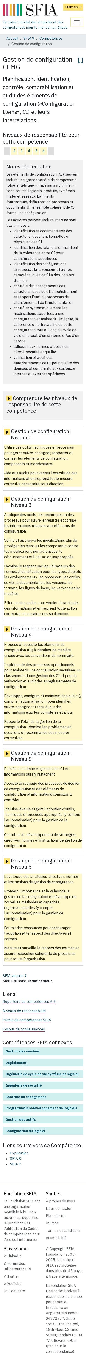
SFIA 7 (15, 1164)
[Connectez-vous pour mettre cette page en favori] (80, 60)
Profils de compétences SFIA (27, 1020)
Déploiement (16, 1062)
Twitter (13, 1276)
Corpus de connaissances (24, 1029)
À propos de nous (60, 1201)
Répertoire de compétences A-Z (29, 1001)
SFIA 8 (15, 1158)
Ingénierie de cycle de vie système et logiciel (42, 1074)
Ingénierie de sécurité (24, 1085)
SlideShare (16, 1291)
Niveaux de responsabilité (24, 1010)
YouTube (14, 1283)
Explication (19, 1153)
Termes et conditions (63, 1230)
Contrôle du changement (26, 1097)
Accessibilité (56, 1237)
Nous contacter (59, 1208)
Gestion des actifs (21, 1119)
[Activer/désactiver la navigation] (76, 22)
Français (71, 7)
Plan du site (55, 1215)
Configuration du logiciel (25, 1131)
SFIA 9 (28, 38)
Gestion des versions (23, 1051)
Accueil (12, 38)
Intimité (52, 1223)
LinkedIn (14, 1256)
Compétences (51, 38)
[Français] (36, 10)
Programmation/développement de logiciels (41, 1108)
